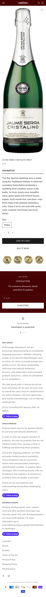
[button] (23, 171)
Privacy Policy (8, 559)
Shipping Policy (9, 564)
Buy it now (23, 248)
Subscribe (23, 305)
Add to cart (23, 241)
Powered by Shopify (32, 582)
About (5, 545)
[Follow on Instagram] (9, 576)
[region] (23, 323)
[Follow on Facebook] (3, 576)
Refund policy (8, 568)
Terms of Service (10, 555)
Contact (5, 550)
